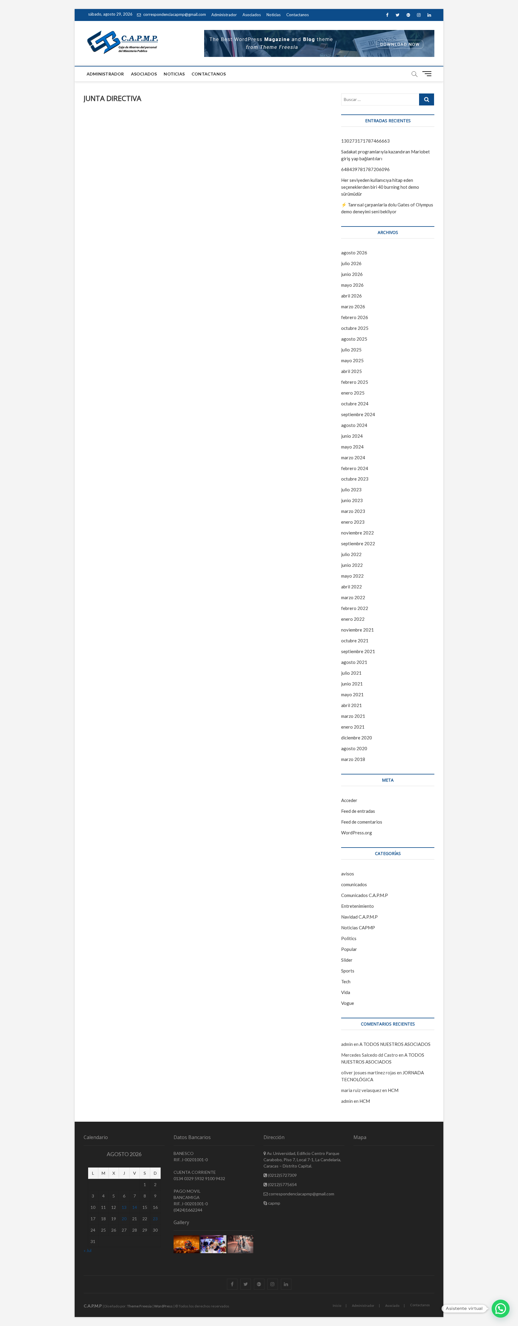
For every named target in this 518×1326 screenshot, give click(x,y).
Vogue (347, 1003)
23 (155, 1218)
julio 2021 (351, 673)
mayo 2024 (352, 446)
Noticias (273, 14)
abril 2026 (351, 295)
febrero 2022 (354, 608)
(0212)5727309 (282, 1175)
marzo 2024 (353, 457)
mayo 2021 (352, 694)
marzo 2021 (353, 716)
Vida (345, 992)
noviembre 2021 (357, 629)
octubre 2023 (354, 478)
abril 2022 (351, 586)
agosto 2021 (354, 662)
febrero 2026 (354, 317)
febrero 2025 (354, 382)
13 (124, 1207)
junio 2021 (352, 683)
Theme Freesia (139, 1306)
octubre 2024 (354, 403)
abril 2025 (351, 371)
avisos (347, 873)
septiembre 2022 (358, 543)
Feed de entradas (358, 811)
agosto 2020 (354, 748)
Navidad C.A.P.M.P (359, 916)
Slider (347, 960)
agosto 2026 (354, 252)
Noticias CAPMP (358, 927)
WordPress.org (356, 832)
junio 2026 (352, 274)
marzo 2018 (353, 759)
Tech (345, 981)
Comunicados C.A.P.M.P (364, 895)
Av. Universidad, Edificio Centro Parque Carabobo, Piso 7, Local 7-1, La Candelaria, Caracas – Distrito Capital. (302, 1159)
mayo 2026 (352, 285)
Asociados (252, 14)
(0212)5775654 (282, 1184)
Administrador (224, 14)
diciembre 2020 (356, 737)
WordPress (163, 1306)
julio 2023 (351, 489)
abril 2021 (351, 705)
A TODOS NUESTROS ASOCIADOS (394, 1044)
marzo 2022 (353, 597)
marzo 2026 (353, 306)
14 (134, 1207)
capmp (273, 1203)
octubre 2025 (354, 328)
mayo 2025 (352, 360)
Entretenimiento (357, 906)
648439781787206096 (365, 169)
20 (124, 1218)
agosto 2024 (354, 425)
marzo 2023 (353, 511)
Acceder (349, 800)
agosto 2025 (354, 339)
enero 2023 (353, 522)
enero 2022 (353, 619)
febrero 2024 (354, 468)
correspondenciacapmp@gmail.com (174, 14)
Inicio (337, 1305)
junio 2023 (352, 500)
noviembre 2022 (357, 532)
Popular (349, 949)
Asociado (392, 1305)
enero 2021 (353, 727)
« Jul (87, 1250)
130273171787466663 (365, 141)
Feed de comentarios (361, 821)
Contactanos (297, 14)
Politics (348, 938)
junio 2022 (352, 565)
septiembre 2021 (358, 651)
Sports (347, 970)
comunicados (354, 884)
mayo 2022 (352, 576)
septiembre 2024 (358, 414)
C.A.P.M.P (93, 1305)
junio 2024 (352, 436)
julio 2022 (351, 554)
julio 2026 (351, 263)
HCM (393, 1090)
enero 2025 (353, 392)
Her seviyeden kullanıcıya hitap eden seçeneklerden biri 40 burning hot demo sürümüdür (380, 187)
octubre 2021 (354, 640)
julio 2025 (351, 349)
